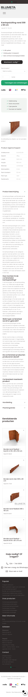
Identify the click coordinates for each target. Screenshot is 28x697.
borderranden (17, 34)
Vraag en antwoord (7, 584)
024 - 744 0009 (6, 658)
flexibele (10, 260)
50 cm (13, 309)
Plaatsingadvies (9, 408)
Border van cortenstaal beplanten (11, 591)
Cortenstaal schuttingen (9, 612)
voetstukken (13, 248)
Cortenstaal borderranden (9, 604)
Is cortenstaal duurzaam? (9, 589)
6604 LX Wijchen (7, 642)
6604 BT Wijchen (7, 634)
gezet (4, 254)
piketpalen (5, 307)
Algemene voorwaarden (14, 678)
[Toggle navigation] (4, 13)
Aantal (13, 77)
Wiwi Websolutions (17, 692)
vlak (23, 264)
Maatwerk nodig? (11, 62)
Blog (3, 619)
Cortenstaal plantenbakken (10, 602)
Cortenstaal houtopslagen (9, 610)
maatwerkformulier (8, 396)
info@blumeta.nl (6, 655)
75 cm (18, 309)
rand (9, 254)
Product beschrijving (11, 192)
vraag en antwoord (18, 331)
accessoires (9, 208)
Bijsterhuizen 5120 (7, 640)
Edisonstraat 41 (6, 632)
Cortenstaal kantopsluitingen (10, 606)
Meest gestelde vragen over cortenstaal (13, 587)
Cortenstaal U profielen (8, 608)
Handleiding (7, 402)
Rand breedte (5, 68)
